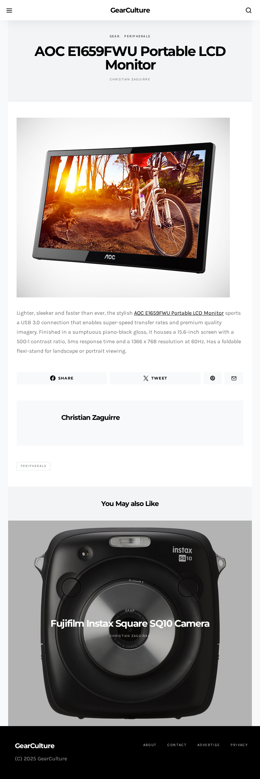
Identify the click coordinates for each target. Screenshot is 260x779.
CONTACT (177, 745)
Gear (115, 36)
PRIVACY (239, 745)
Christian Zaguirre (130, 79)
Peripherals (137, 36)
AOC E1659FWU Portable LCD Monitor (179, 313)
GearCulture (130, 10)
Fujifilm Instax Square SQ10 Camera (129, 623)
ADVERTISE (208, 745)
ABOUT (150, 745)
